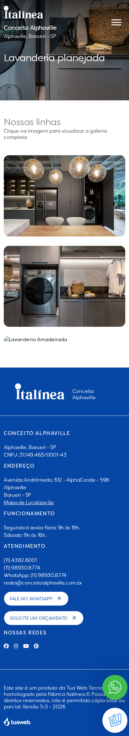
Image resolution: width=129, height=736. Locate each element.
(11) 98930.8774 (22, 567)
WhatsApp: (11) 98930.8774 (35, 575)
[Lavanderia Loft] (64, 286)
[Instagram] (16, 646)
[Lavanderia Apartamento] (64, 195)
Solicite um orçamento (39, 618)
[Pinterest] (36, 646)
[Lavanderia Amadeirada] (64, 339)
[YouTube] (26, 646)
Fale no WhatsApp (31, 598)
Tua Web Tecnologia (90, 688)
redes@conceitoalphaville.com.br (43, 583)
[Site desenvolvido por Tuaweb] (17, 721)
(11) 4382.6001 (20, 560)
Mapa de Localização (29, 502)
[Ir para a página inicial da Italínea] (30, 12)
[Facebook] (6, 646)
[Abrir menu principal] (116, 22)
